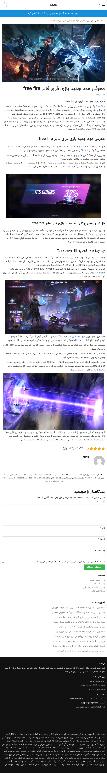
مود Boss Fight (20, 478)
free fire (47, 474)
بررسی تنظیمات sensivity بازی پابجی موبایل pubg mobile (79, 641)
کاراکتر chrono (58, 478)
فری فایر (68, 478)
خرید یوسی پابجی (97, 681)
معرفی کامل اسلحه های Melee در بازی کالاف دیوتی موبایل (78, 612)
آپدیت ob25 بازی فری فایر (21, 474)
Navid (86, 457)
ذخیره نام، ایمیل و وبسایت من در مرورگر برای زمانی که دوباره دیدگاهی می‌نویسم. (71, 561)
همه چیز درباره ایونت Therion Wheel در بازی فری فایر (80, 631)
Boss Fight (38, 474)
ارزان (103, 744)
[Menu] (103, 5)
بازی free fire (91, 478)
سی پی (14, 758)
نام (102, 528)
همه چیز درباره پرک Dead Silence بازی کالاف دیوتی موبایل (78, 607)
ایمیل (101, 539)
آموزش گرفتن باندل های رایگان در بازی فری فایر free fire (79, 646)
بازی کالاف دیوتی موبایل (94, 587)
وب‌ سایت (100, 550)
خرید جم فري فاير (76, 336)
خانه (103, 20)
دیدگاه (101, 501)
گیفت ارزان (84, 747)
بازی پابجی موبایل (97, 580)
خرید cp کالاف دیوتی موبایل (92, 685)
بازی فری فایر (93, 20)
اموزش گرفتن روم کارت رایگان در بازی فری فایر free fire (79, 636)
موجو (77, 761)
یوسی (83, 744)
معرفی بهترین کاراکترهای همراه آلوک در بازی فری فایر (80, 651)
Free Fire (100, 106)
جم (75, 758)
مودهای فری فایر (52, 481)
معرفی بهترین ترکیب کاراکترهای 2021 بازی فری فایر (82, 627)
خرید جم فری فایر (97, 689)
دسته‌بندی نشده (97, 591)
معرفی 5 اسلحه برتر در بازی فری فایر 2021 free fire (81, 617)
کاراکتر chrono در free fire (39, 478)
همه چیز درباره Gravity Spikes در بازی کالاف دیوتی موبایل (79, 622)
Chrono (84, 150)
